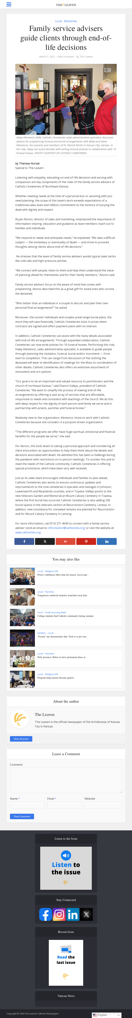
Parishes (49, 591)
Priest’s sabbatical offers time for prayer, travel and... (63, 574)
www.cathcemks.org (28, 532)
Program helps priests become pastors (55, 677)
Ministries (70, 21)
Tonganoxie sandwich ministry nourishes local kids (62, 595)
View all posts (21, 738)
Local (58, 21)
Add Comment (66, 56)
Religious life (51, 571)
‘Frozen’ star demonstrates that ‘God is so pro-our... (62, 636)
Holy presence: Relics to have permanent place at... (62, 657)
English (102, 1015)
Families (41, 632)
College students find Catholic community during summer (65, 615)
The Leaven (86, 56)
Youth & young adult (55, 612)
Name (15, 798)
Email (51, 798)
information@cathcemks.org (66, 528)
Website (90, 798)
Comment (16, 765)
